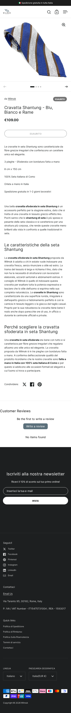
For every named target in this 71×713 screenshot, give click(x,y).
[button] (66, 86)
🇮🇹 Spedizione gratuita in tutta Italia (35, 3)
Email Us (8, 593)
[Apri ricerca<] (49, 12)
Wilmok (12, 98)
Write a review (35, 426)
